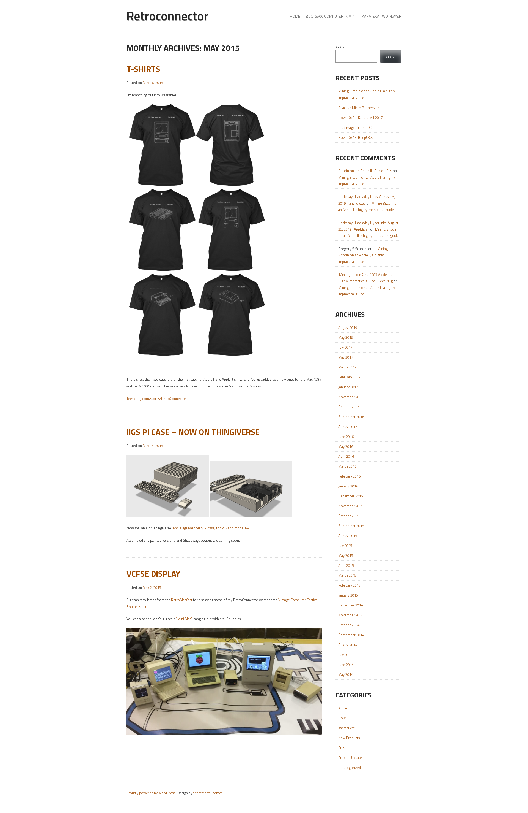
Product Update (350, 757)
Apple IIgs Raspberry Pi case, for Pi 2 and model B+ (211, 528)
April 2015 (346, 565)
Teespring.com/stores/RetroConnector (156, 398)
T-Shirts (143, 69)
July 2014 (345, 654)
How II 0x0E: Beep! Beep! (357, 137)
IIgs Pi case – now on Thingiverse (193, 432)
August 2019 (347, 327)
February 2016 (349, 476)
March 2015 (347, 575)
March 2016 (347, 466)
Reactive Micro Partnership (358, 107)
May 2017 (345, 357)
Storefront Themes (207, 793)
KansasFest (346, 728)
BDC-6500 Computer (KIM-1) (331, 16)
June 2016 (346, 436)
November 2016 (350, 397)
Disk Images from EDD (355, 127)
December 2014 (350, 605)
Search (341, 46)
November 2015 (350, 506)
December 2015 (350, 496)
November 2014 (350, 615)
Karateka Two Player (382, 16)
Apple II (344, 708)
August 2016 (347, 426)
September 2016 (351, 416)
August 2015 (347, 535)
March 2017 (347, 367)
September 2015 (351, 526)
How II (343, 718)
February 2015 (349, 585)
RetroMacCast (181, 600)
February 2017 (349, 377)
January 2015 (348, 595)
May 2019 (345, 337)
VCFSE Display (153, 573)
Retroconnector (167, 16)
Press (342, 747)
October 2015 (348, 516)
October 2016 (348, 407)
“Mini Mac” (184, 619)
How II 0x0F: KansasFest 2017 (360, 117)
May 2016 (345, 446)
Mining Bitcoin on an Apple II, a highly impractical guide (363, 255)
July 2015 (345, 545)
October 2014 (348, 625)
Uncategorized (349, 767)
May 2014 (345, 674)
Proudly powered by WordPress (151, 793)
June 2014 (346, 664)
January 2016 (348, 486)
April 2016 (346, 456)
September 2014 (351, 635)
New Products (349, 738)
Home (295, 16)
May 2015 (345, 555)
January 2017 (348, 387)
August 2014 (347, 644)
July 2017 (345, 347)
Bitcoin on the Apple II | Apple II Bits (365, 171)
